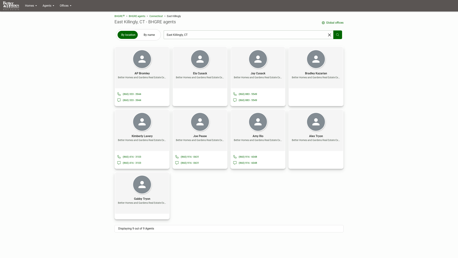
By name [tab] (149, 35)
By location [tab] (128, 35)
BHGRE (119, 16)
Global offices (335, 22)
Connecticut (156, 16)
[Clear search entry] (329, 35)
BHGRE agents (137, 16)
